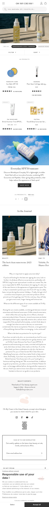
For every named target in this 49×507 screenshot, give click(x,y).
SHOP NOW (24, 185)
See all (6, 46)
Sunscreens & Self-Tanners (24, 46)
